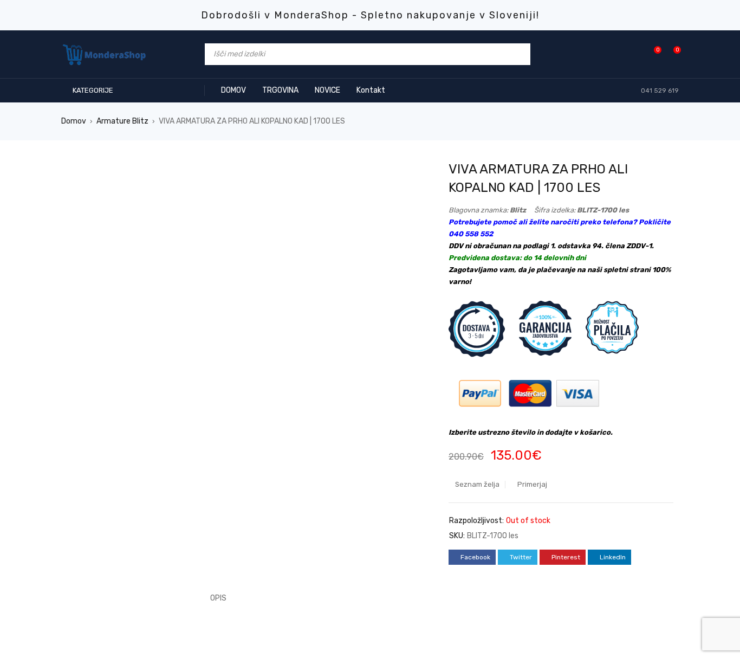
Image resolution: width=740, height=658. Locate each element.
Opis (218, 598)
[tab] (212, 598)
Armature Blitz (122, 121)
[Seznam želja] (652, 54)
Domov (73, 121)
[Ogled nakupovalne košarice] (671, 54)
